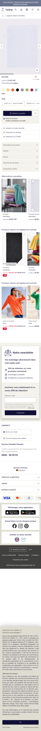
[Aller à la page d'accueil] (9, 9)
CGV (30, 550)
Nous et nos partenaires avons (12, 636)
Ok (20, 722)
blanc (3, 94)
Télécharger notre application (20, 507)
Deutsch (22, 470)
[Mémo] (32, 9)
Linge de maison (12, 16)
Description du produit (11, 145)
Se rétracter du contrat (18, 550)
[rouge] (31, 90)
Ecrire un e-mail (14, 432)
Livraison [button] (15, 83)
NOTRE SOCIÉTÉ (9, 490)
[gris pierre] (22, 90)
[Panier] (38, 9)
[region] (20, 679)
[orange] (12, 90)
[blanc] (3, 90)
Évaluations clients (10, 169)
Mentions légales (23, 555)
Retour (5, 157)
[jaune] (8, 90)
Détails (5, 151)
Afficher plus (30, 408)
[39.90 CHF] (14, 195)
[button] (3, 9)
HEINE (4, 483)
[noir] (17, 90)
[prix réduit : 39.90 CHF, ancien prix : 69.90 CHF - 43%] (14, 302)
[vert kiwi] (27, 90)
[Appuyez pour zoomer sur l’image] (37, 70)
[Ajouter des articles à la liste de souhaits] (35, 113)
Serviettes (21, 16)
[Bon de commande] (27, 9)
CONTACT (6, 425)
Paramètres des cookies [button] (20, 560)
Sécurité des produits (11, 163)
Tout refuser (6, 727)
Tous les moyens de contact (16, 438)
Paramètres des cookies (31, 727)
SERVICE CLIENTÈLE (10, 477)
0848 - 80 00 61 (10, 455)
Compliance (35, 555)
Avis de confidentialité (9, 555)
